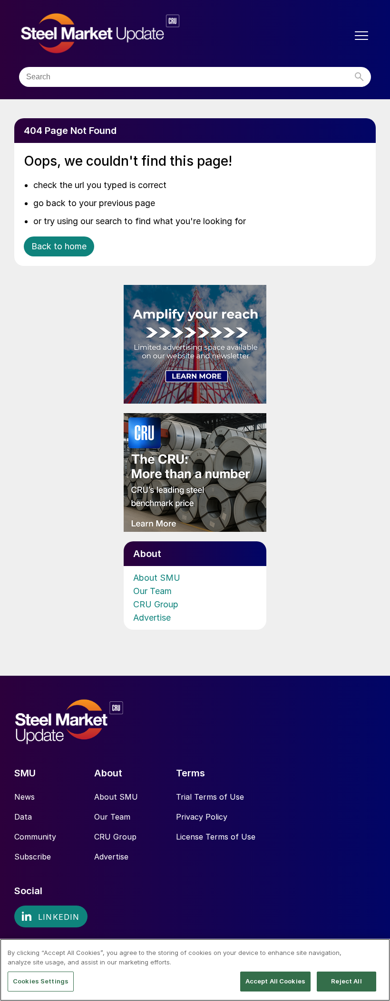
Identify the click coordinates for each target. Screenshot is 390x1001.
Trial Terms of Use (210, 797)
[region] (195, 970)
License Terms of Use (215, 836)
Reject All (346, 981)
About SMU (156, 578)
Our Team (152, 591)
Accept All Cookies (275, 981)
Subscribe (32, 856)
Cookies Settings (40, 981)
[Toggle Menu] (361, 35)
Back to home (59, 246)
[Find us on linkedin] (51, 916)
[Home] (120, 33)
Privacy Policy (201, 817)
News (24, 797)
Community (35, 836)
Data (23, 817)
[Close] (374, 954)
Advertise (152, 618)
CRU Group (155, 604)
